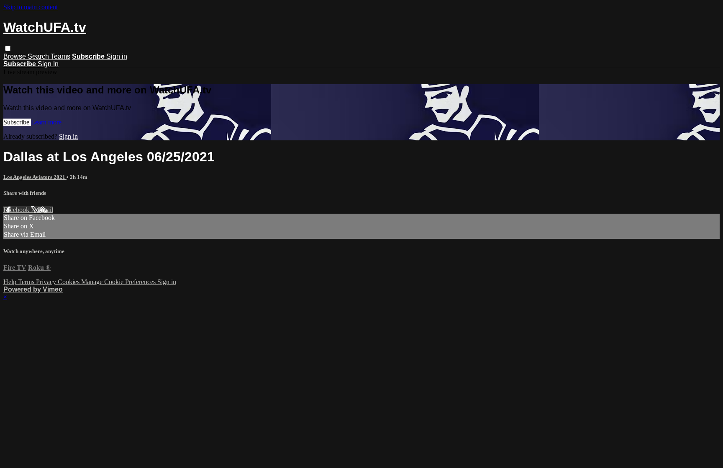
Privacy (47, 281)
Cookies (69, 281)
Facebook (17, 209)
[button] (7, 48)
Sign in (116, 56)
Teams (60, 56)
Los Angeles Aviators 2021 (35, 177)
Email (45, 209)
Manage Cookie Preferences (119, 281)
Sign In (48, 63)
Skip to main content (30, 6)
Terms (27, 281)
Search (39, 56)
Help (10, 281)
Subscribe (17, 122)
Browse (15, 56)
